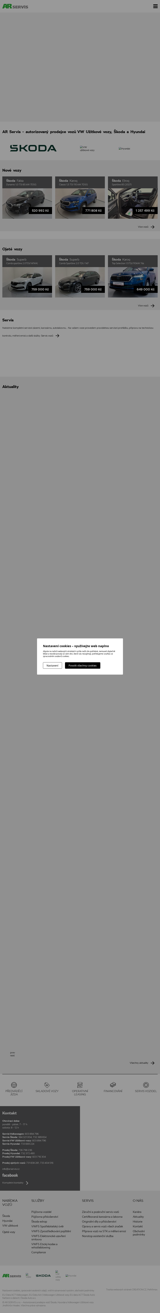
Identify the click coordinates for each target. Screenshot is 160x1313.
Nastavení (52, 665)
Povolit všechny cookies (83, 665)
